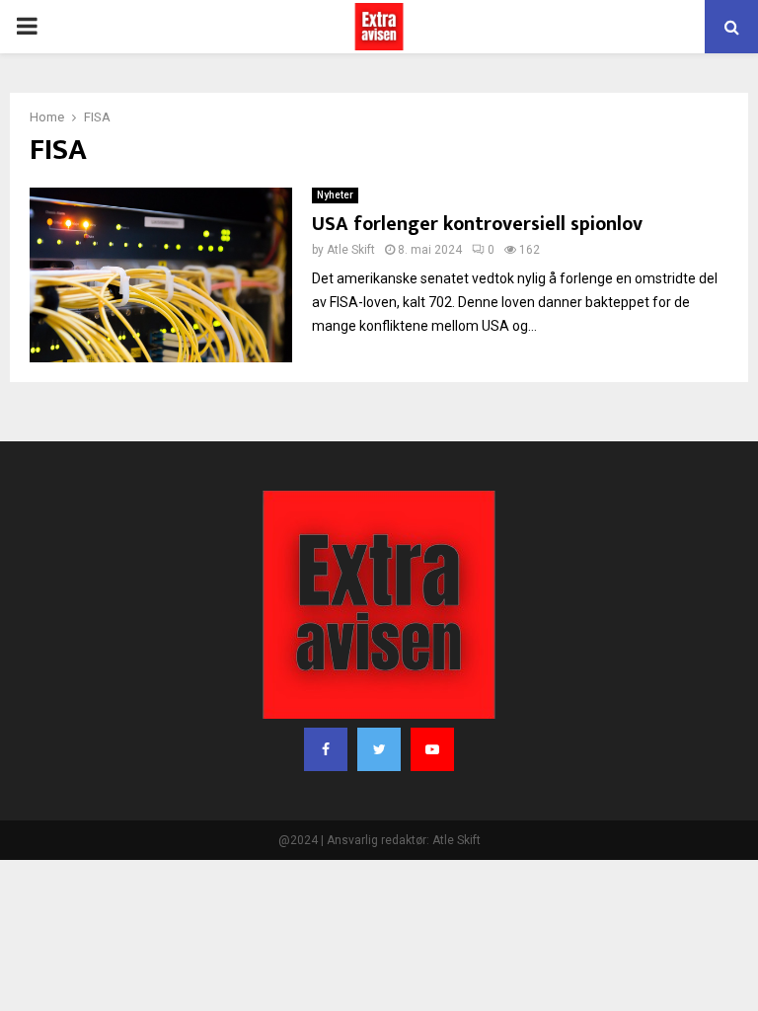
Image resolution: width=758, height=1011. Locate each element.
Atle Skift (351, 250)
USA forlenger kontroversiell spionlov (477, 224)
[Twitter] (379, 749)
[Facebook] (325, 749)
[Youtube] (432, 749)
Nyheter (335, 195)
